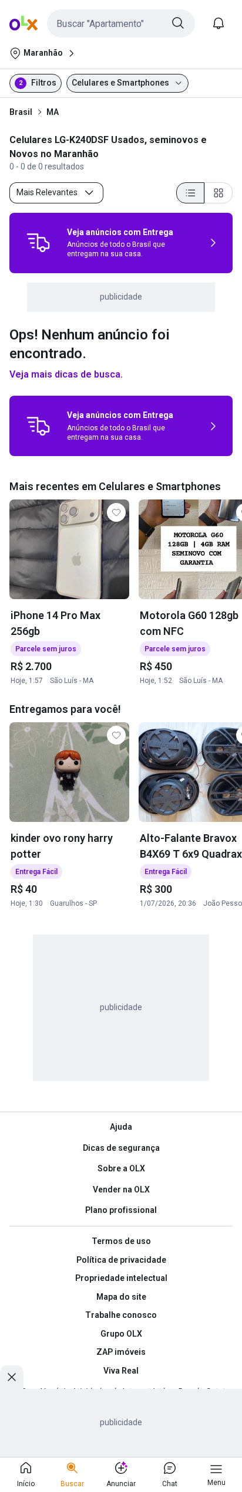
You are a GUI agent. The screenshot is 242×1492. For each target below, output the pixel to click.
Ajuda (121, 1126)
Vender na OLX (121, 1189)
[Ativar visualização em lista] (190, 192)
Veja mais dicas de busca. (66, 374)
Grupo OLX (121, 1333)
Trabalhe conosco (121, 1315)
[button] (121, 23)
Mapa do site (121, 1296)
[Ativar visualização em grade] (218, 192)
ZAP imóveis (121, 1352)
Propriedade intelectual (121, 1278)
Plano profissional (121, 1210)
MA (52, 112)
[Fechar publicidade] (11, 1377)
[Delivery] (38, 242)
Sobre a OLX (121, 1168)
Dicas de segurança (121, 1148)
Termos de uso (121, 1241)
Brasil (20, 112)
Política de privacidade (121, 1260)
